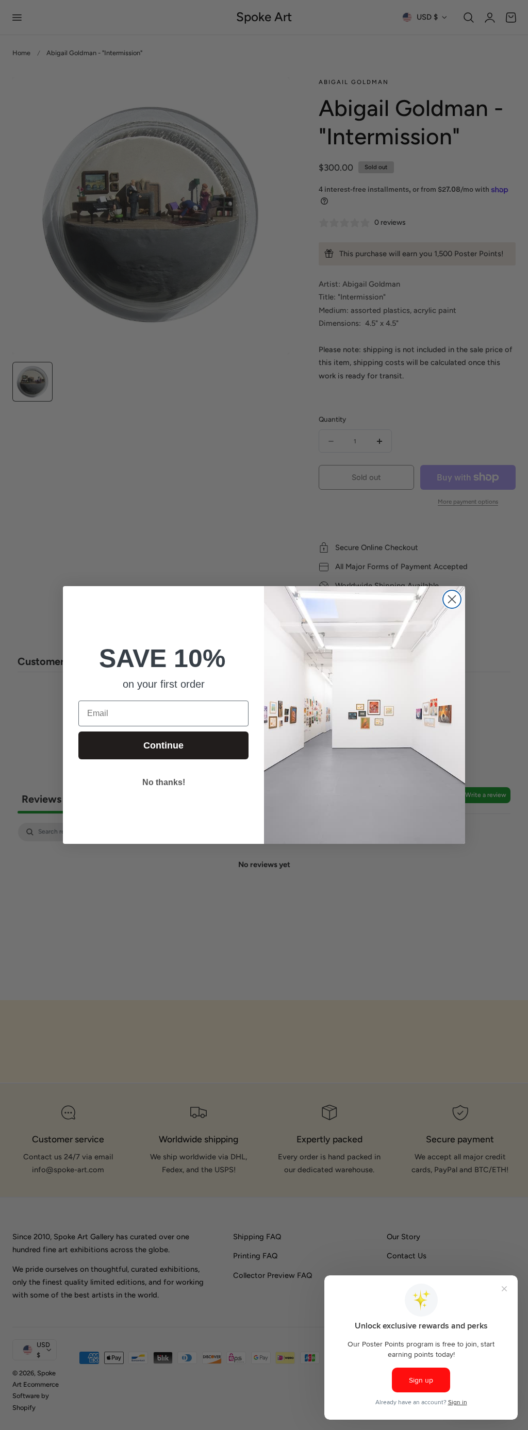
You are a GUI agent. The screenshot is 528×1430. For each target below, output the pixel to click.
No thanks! (163, 782)
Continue (163, 745)
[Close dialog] (452, 599)
